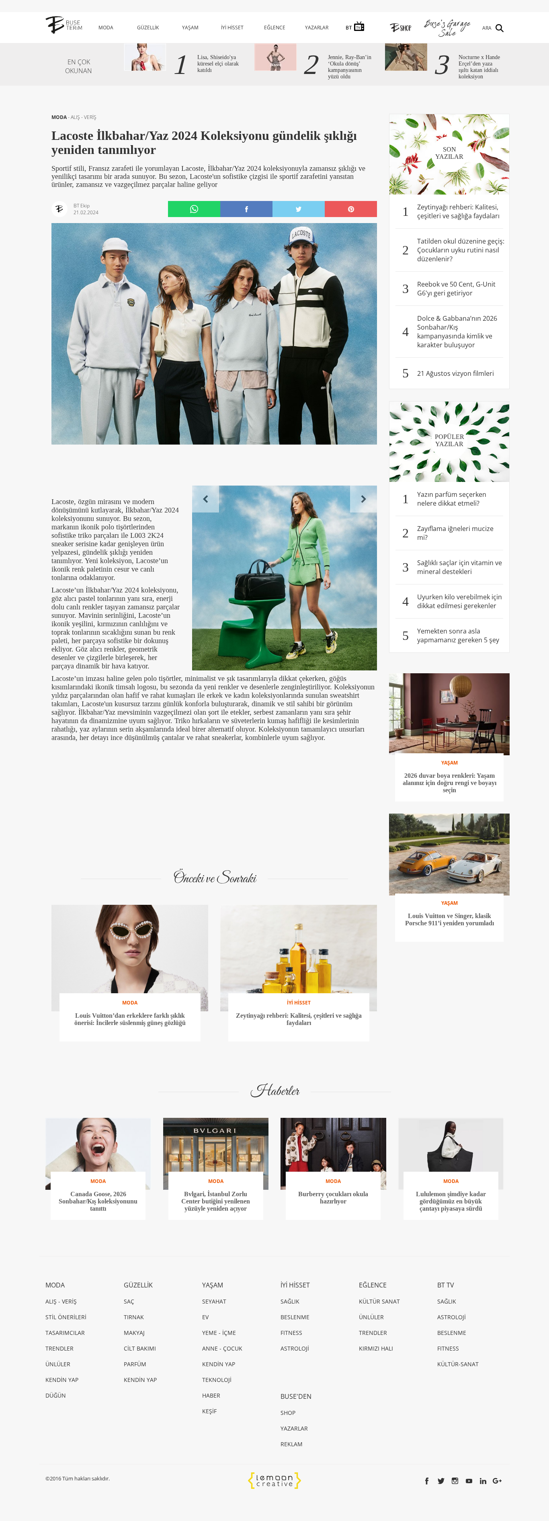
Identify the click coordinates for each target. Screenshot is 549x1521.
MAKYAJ (134, 1333)
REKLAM (292, 1444)
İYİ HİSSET (232, 27)
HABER (211, 1395)
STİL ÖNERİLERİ (65, 1317)
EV (205, 1317)
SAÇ (129, 1301)
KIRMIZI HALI (376, 1348)
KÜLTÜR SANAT (379, 1301)
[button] (205, 499)
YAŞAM (190, 27)
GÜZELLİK (148, 27)
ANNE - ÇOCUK (222, 1348)
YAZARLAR (316, 27)
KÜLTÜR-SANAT (458, 1364)
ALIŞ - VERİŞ (83, 117)
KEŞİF (209, 1411)
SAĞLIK (290, 1301)
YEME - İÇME (219, 1333)
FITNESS (291, 1333)
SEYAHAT (214, 1301)
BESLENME (295, 1317)
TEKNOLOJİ (216, 1380)
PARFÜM (135, 1364)
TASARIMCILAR (65, 1333)
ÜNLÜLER (57, 1364)
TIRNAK (134, 1317)
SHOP (288, 1412)
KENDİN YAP (61, 1380)
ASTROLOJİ (295, 1348)
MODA (105, 27)
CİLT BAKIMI (140, 1348)
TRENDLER (59, 1348)
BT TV (445, 1285)
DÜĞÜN (55, 1395)
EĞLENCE (274, 27)
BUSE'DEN (296, 1396)
